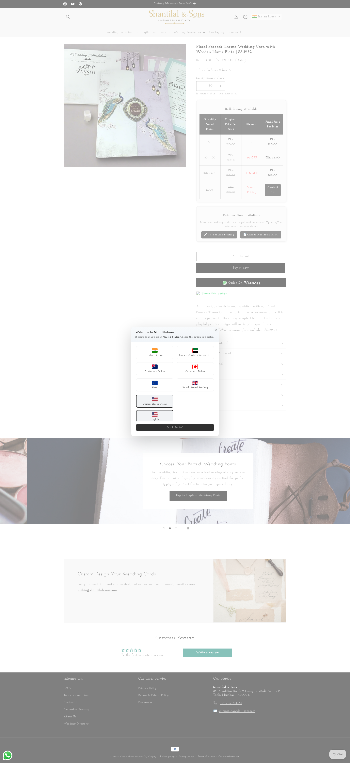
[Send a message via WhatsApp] (7, 755)
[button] (154, 352)
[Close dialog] (216, 330)
